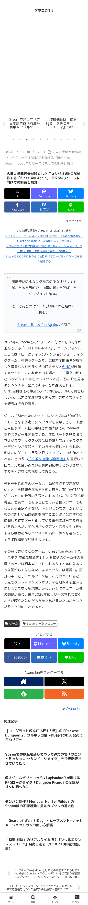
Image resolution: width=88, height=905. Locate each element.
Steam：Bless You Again (37, 324)
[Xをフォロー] (64, 681)
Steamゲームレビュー (41, 623)
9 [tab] (68, 139)
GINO (66, 366)
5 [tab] (40, 139)
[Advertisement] (44, 65)
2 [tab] (20, 139)
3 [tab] (26, 139)
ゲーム (13, 623)
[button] (78, 697)
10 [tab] (74, 139)
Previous (3, 124)
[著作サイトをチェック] (24, 681)
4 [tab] (33, 139)
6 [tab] (47, 139)
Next (84, 124)
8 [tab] (61, 139)
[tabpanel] (35, 123)
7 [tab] (54, 139)
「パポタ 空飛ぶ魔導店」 (47, 459)
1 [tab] (13, 139)
